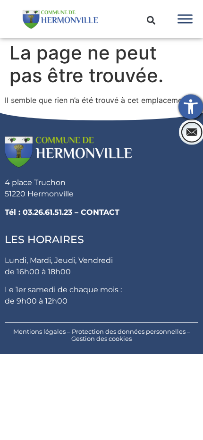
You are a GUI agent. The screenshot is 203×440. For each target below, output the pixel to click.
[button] (151, 20)
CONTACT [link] (100, 212)
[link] (190, 106)
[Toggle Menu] (185, 18)
